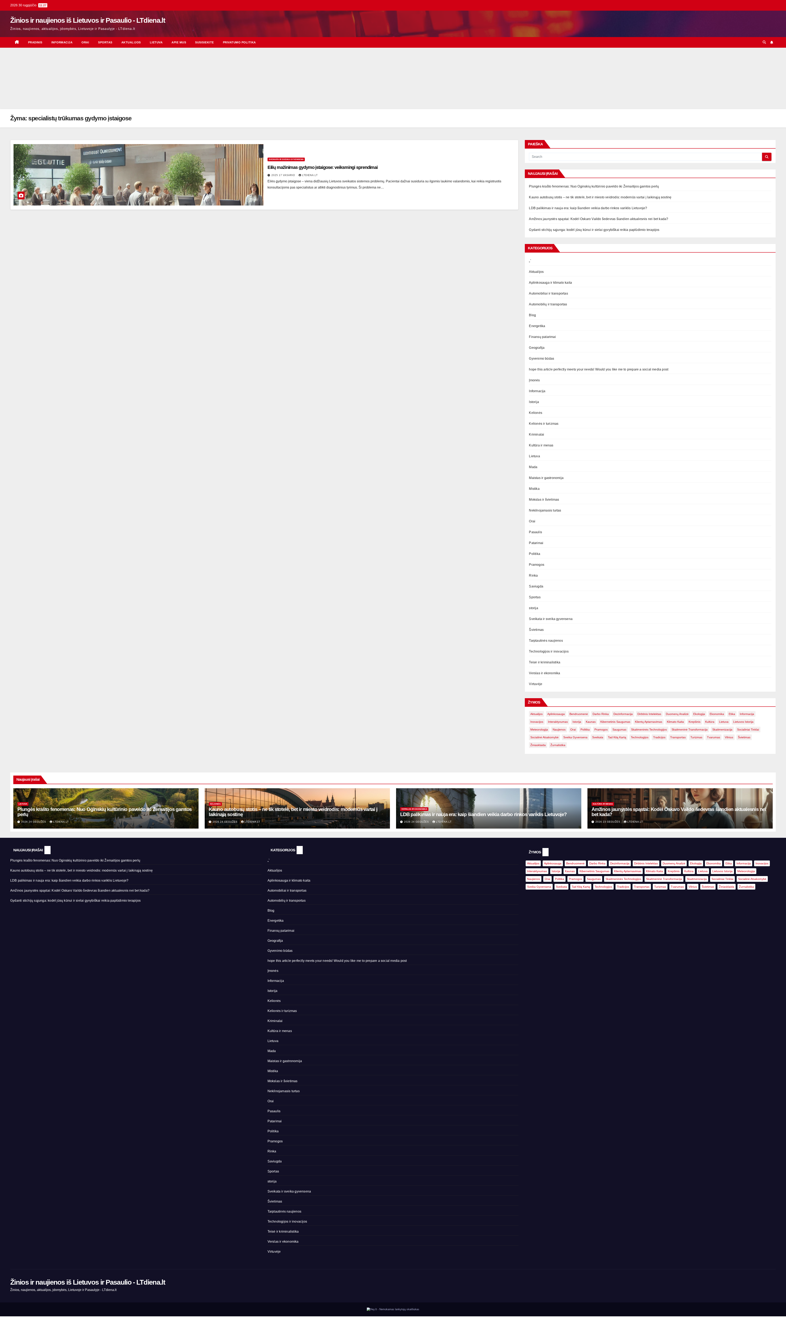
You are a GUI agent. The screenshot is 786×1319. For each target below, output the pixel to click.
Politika (534, 554)
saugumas (619, 729)
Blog (532, 315)
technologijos (639, 737)
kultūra (709, 721)
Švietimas (536, 629)
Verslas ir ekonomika (544, 673)
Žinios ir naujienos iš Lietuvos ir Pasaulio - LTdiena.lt (87, 20)
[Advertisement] (393, 78)
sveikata (597, 737)
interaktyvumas (558, 721)
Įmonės (534, 380)
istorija (577, 721)
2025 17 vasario (283, 175)
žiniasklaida (538, 745)
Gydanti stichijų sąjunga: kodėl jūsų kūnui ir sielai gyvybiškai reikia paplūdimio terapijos (594, 230)
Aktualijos (131, 42)
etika (732, 714)
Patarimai (536, 543)
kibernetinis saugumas (615, 721)
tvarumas (713, 737)
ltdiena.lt (310, 175)
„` (530, 261)
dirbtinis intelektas (649, 714)
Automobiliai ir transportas (548, 293)
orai (573, 729)
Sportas (105, 42)
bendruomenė (578, 714)
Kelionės (535, 412)
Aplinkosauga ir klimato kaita (550, 282)
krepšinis (694, 721)
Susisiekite (204, 42)
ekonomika (717, 714)
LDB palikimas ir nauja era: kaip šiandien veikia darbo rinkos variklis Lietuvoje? (588, 208)
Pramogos (536, 564)
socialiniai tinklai (748, 729)
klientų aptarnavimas (648, 721)
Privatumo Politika (239, 42)
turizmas (696, 737)
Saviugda (536, 586)
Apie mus (179, 42)
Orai (85, 42)
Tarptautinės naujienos (546, 640)
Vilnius (729, 737)
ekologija (699, 714)
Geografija (536, 347)
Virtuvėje (535, 684)
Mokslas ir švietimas (544, 499)
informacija (747, 714)
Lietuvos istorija (743, 721)
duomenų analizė (677, 714)
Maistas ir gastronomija (546, 478)
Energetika (537, 326)
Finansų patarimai (542, 337)
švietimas (744, 737)
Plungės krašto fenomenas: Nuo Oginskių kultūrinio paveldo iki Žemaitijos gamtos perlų (594, 186)
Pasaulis (535, 532)
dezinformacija (623, 714)
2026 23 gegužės (608, 821)
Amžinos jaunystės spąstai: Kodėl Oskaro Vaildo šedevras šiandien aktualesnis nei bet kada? (598, 219)
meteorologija (539, 729)
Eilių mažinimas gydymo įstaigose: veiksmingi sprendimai (323, 167)
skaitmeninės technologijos (649, 729)
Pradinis (35, 42)
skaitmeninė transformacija (690, 729)
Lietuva (156, 42)
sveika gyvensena (575, 737)
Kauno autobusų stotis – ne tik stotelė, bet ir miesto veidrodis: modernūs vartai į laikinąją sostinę (600, 197)
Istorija (534, 402)
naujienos (559, 729)
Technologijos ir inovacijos (548, 651)
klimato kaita (675, 721)
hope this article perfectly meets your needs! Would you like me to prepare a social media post (598, 369)
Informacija (62, 42)
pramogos (601, 729)
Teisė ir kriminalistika (544, 662)
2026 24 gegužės (34, 821)
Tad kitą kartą (617, 737)
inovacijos (536, 721)
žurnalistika (557, 745)
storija (533, 608)
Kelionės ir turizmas (543, 423)
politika (585, 729)
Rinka (533, 575)
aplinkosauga (556, 714)
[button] (764, 42)
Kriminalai (536, 434)
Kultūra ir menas (541, 445)
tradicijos (659, 737)
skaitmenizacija (722, 729)
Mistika (534, 488)
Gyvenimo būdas (541, 358)
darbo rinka (601, 714)
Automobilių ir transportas (548, 304)
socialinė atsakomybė (544, 737)
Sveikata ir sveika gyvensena (286, 159)
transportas (678, 737)
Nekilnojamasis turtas (545, 510)
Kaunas (591, 721)
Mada (533, 467)
